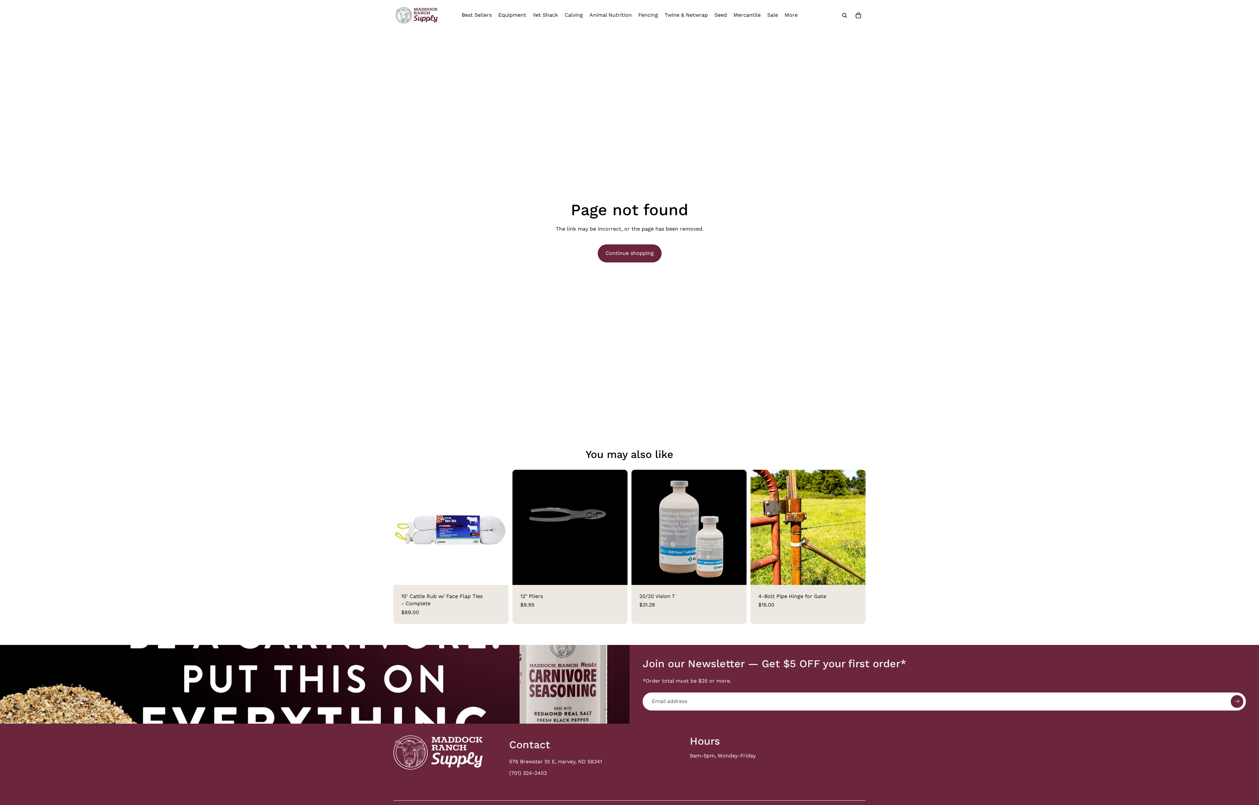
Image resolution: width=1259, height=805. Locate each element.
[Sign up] (1237, 701)
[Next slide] (737, 527)
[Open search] (844, 15)
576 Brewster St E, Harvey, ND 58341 (555, 761)
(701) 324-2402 (528, 773)
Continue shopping (630, 253)
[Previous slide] (641, 527)
